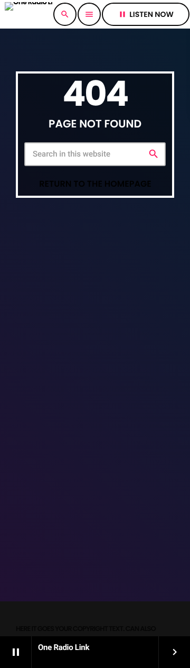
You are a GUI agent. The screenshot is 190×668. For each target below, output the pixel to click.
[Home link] (28, 14)
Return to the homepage (95, 184)
